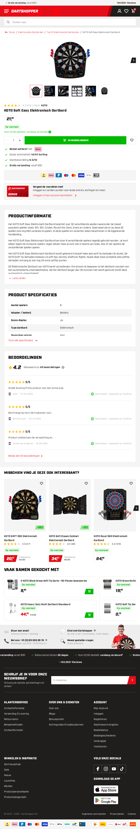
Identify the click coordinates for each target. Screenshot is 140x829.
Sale (6, 769)
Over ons (54, 708)
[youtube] (114, 769)
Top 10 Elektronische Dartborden (63, 32)
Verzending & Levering (16, 713)
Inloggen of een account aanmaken (52, 195)
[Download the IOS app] (106, 789)
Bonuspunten (56, 719)
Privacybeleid (117, 814)
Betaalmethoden (13, 724)
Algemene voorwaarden (94, 814)
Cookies (132, 814)
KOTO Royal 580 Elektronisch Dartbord (110, 538)
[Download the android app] (106, 800)
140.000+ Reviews (126, 3)
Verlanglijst (100, 741)
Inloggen (98, 713)
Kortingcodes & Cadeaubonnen (66, 724)
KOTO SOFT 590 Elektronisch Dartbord (20, 538)
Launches (9, 780)
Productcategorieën (15, 797)
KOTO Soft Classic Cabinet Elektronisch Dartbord (64, 538)
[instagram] (106, 769)
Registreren (100, 719)
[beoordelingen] (63, 367)
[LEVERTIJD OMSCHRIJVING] (49, 132)
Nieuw (7, 775)
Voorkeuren (100, 746)
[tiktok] (122, 769)
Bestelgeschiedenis (105, 735)
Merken (8, 786)
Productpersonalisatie (16, 791)
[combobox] (72, 22)
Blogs (52, 713)
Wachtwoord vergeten (106, 724)
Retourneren (11, 719)
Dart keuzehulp (12, 764)
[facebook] (98, 769)
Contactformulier (13, 730)
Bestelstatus (101, 730)
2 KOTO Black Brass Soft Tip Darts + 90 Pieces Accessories (54, 580)
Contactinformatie (14, 708)
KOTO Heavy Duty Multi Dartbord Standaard (45, 604)
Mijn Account (101, 708)
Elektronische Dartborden (30, 32)
